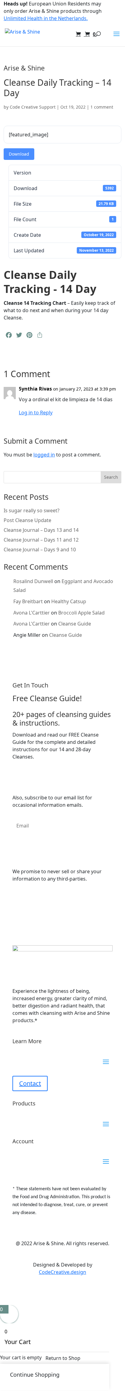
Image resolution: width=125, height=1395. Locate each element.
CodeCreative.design (62, 1272)
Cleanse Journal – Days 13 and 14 (41, 530)
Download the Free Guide (54, 777)
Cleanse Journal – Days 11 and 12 (41, 539)
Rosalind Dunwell (33, 581)
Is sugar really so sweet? (31, 510)
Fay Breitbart (28, 601)
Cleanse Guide (74, 623)
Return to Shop (63, 1358)
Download (19, 154)
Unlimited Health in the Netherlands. (46, 18)
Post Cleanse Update (27, 520)
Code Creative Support (33, 107)
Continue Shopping (34, 1374)
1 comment (101, 107)
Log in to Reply (35, 412)
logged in (44, 454)
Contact (30, 1083)
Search (111, 477)
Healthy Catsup (68, 601)
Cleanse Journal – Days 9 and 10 (40, 549)
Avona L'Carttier (31, 612)
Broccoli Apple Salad (81, 612)
